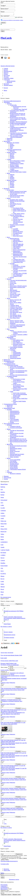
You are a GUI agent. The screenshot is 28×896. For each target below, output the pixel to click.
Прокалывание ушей (9, 408)
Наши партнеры (11, 81)
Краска (12, 206)
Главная (6, 68)
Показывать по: (5, 674)
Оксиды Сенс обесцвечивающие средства (18, 222)
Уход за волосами (14, 295)
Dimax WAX (4, 529)
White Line (9, 140)
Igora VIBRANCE (17, 343)
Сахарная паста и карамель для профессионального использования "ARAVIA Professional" (18, 129)
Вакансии (9, 82)
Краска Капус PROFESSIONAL (17, 251)
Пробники (12, 323)
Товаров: (3, 671)
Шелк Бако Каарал (18, 235)
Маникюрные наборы (16, 448)
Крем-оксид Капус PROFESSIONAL (18, 254)
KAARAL (3, 573)
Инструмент (7, 141)
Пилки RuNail (13, 465)
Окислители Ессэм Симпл (17, 195)
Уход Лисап (13, 313)
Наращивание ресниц (9, 363)
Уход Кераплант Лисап (16, 312)
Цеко (8, 329)
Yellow (2, 534)
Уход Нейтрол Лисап (15, 315)
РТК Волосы (10, 362)
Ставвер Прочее (14, 170)
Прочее (12, 277)
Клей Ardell (16, 397)
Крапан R (12, 418)
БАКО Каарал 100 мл (18, 209)
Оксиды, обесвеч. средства (17, 322)
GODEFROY (4, 542)
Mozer (11, 146)
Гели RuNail (13, 461)
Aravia (2, 526)
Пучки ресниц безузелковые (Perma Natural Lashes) (18, 386)
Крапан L (12, 415)
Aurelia (2, 547)
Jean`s (2, 571)
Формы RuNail (14, 468)
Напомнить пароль (14, 879)
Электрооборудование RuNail (18, 469)
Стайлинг (12, 349)
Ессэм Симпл (10, 190)
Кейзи (2, 536)
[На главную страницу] (4, 629)
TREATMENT (17, 247)
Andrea (12, 377)
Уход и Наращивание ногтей (11, 423)
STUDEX (9, 409)
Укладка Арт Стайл (15, 294)
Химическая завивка (15, 358)
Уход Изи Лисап (14, 311)
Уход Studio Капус (18, 274)
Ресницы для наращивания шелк (18, 375)
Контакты (6, 83)
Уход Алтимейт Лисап (16, 309)
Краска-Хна (7, 359)
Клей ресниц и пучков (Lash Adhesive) (19, 379)
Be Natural (3, 552)
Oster (11, 148)
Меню (5, 90)
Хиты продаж (7, 477)
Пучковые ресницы (12, 376)
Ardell (11, 391)
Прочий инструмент (15, 455)
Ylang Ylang (16, 248)
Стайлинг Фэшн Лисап (16, 308)
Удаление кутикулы (15, 426)
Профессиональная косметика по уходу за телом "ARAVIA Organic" (18, 125)
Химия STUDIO (17, 276)
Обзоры (6, 74)
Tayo (2, 502)
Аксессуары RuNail (15, 459)
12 (9, 674)
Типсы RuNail (13, 466)
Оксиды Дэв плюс (18, 219)
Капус (8, 237)
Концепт (9, 279)
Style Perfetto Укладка (15, 203)
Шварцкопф (10, 337)
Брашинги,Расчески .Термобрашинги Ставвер (17, 162)
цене (17, 673)
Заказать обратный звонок (8, 66)
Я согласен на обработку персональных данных (12, 20)
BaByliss (12, 153)
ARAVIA (9, 103)
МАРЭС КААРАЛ (18, 231)
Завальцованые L (14, 411)
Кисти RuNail (13, 462)
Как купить (7, 75)
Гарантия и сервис (9, 78)
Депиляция (7, 102)
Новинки (6, 476)
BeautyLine (10, 405)
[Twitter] (14, 643)
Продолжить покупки (6, 894)
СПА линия (13, 292)
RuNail (8, 458)
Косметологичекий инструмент (18, 445)
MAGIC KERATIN (18, 245)
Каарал (9, 198)
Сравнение (3, 886)
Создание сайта (5, 864)
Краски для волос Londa (16, 320)
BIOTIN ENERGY (18, 241)
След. (5, 823)
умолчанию (13, 673)
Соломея (3, 515)
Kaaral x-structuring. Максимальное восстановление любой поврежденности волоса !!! (14, 618)
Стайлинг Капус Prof (18, 259)
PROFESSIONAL (14, 238)
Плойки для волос (11, 152)
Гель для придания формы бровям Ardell (20, 395)
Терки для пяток (14, 457)
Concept (3, 560)
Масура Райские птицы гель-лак (18, 440)
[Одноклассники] (15, 643)
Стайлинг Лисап (14, 305)
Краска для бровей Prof (19, 249)
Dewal (11, 144)
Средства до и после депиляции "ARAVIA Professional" (18, 133)
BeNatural (9, 425)
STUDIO (12, 263)
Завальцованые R (14, 413)
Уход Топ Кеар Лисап (15, 316)
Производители (8, 71)
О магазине (7, 79)
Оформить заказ (16, 894)
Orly (2, 489)
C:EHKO (3, 555)
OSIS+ (14, 351)
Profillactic (15, 265)
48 (11, 674)
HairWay (12, 145)
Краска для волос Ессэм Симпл (18, 191)
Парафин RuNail (14, 463)
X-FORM (15, 229)
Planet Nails (4, 523)
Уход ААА (16, 234)
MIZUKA (12, 151)
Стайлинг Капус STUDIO (20, 273)
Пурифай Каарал (17, 233)
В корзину (18, 687)
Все (13, 674)
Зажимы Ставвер (14, 166)
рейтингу (21, 673)
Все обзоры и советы (6, 626)
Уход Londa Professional (16, 326)
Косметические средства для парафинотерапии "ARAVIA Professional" (17, 115)
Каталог (6, 70)
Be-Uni (12, 155)
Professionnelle (17, 352)
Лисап (8, 298)
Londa (2, 581)
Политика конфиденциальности (12, 101)
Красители (13, 338)
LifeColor (15, 242)
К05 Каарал (16, 230)
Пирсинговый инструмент (17, 454)
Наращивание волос (9, 361)
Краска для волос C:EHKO (20, 334)
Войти (2, 873)
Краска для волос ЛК (15, 299)
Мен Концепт (13, 290)
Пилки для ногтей (15, 451)
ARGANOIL (16, 240)
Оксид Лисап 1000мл (15, 302)
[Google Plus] (18, 643)
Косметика (6, 188)
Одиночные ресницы (12, 365)
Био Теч (12, 284)
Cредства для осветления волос (18, 280)
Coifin (11, 176)
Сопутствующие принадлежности (14, 420)
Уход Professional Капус (19, 260)
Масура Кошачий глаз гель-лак (18, 438)
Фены (8, 173)
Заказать (3, 22)
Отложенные (4, 887)
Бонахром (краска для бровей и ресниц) (19, 345)
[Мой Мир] (17, 643)
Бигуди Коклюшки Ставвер (17, 160)
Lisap (2, 544)
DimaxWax (9, 138)
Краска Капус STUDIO (19, 266)
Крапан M (12, 416)
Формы (12, 422)
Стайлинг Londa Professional (17, 324)
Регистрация (4, 884)
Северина (9, 472)
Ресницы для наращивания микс (18, 370)
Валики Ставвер (14, 165)
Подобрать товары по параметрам (10, 664)
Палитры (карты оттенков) (17, 224)
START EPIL (13, 105)
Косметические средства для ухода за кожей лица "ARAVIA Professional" (18, 119)
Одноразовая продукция (10, 404)
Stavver (2, 557)
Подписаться (19, 604)
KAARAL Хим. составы (16, 199)
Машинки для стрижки (13, 142)
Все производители (6, 597)
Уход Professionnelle (15, 355)
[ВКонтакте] (12, 643)
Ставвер (9, 159)
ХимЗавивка (13, 327)
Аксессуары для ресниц (16, 366)
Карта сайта (7, 870)
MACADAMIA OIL (18, 244)
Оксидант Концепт (15, 291)
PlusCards (6, 37)
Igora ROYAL (16, 341)
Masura (8, 429)
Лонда (8, 319)
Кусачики (12, 447)
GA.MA (12, 185)
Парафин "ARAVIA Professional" (18, 121)
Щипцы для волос (11, 180)
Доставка (6, 76)
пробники (12, 226)
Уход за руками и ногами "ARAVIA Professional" (16, 136)
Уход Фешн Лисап (15, 317)
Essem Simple (4, 565)
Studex (2, 584)
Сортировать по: (5, 673)
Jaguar (2, 497)
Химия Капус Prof (18, 262)
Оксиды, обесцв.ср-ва (16, 215)
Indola (2, 539)
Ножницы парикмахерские (14, 149)
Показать (12, 670)
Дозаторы (12, 205)
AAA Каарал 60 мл (18, 208)
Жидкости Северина (15, 473)
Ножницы (12, 450)
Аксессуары (13, 283)
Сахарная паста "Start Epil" (20, 109)
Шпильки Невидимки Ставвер (18, 171)
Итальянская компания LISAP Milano (13, 611)
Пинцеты (12, 452)
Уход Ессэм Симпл (15, 197)
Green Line (13, 281)
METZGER (10, 444)
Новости (6, 72)
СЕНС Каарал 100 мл (18, 213)
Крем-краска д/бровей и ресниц (18, 286)
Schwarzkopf (4, 500)
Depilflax (3, 563)
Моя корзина (4, 889)
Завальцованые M (14, 412)
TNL (8, 470)
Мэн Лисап (13, 301)
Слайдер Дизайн (5, 550)
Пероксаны (13, 336)
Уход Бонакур (13, 356)
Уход (11, 227)
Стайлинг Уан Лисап (15, 306)
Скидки (6, 479)
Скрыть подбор (5, 670)
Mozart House (4, 484)
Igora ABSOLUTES (18, 340)
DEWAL (12, 156)
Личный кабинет (8, 85)
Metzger (3, 586)
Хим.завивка (13, 297)
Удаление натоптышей (16, 427)
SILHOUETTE (17, 354)
